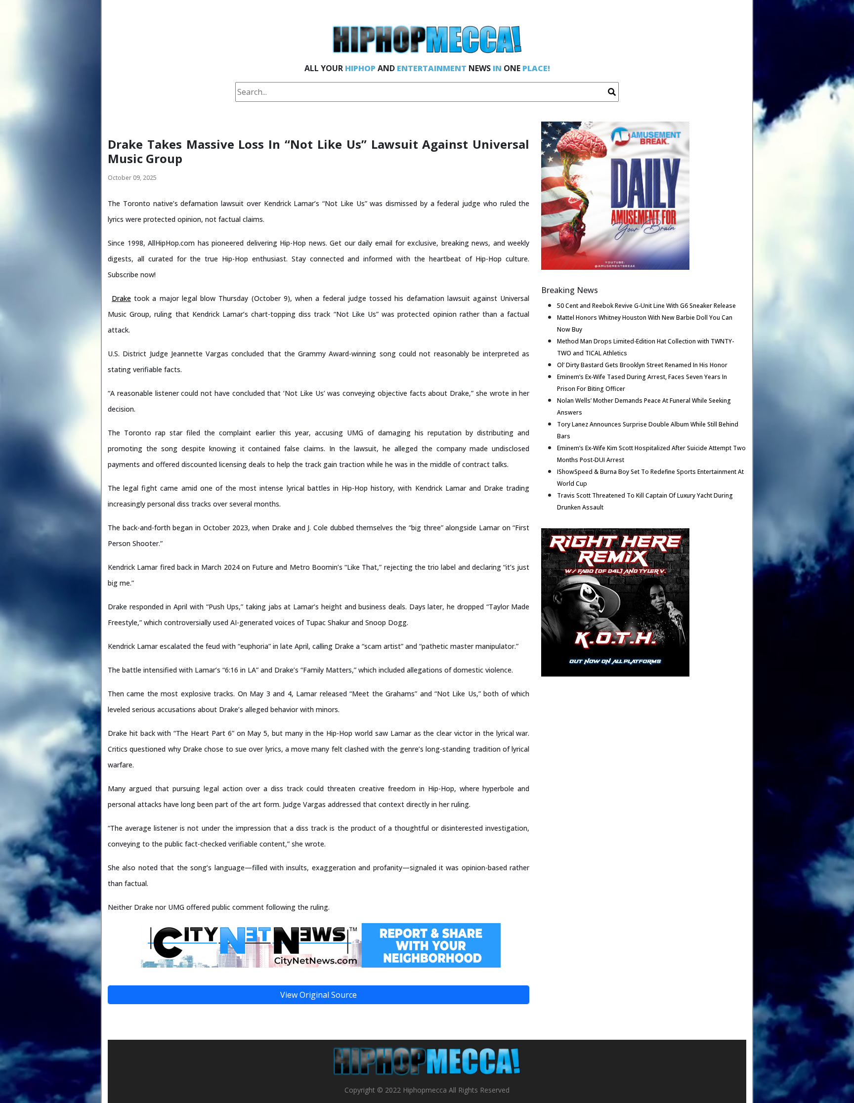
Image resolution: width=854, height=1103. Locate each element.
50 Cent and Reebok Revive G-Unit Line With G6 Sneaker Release (646, 305)
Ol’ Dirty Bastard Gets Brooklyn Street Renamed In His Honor (642, 365)
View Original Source (318, 994)
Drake (121, 298)
